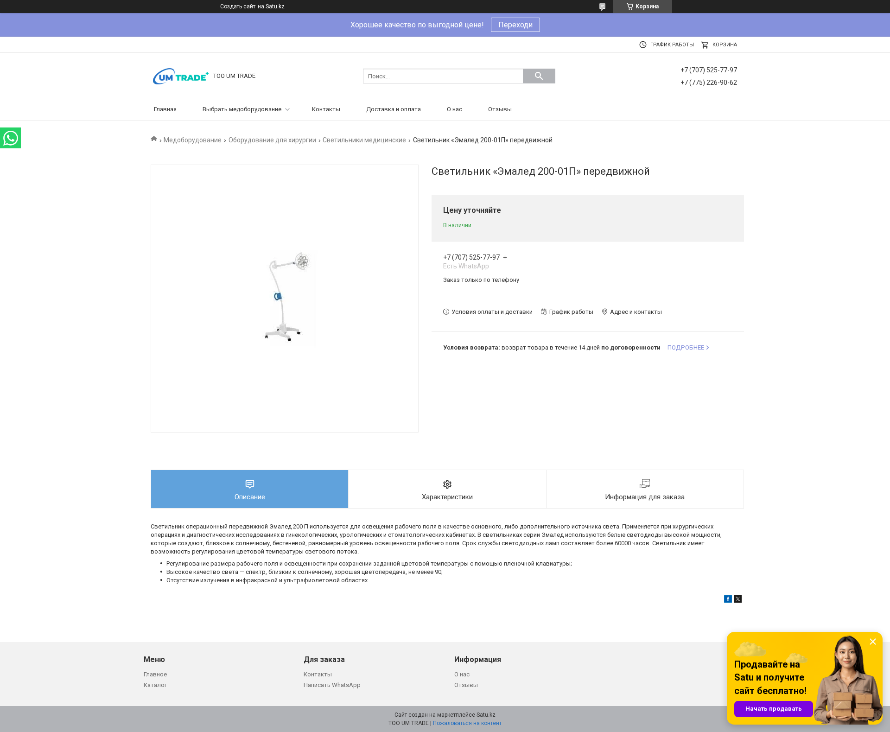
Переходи (515, 24)
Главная (165, 109)
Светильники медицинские (364, 140)
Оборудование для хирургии (272, 140)
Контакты (326, 109)
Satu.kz (486, 715)
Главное (155, 674)
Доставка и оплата (393, 109)
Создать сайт (237, 6)
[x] (738, 600)
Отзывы (500, 109)
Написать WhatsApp (332, 684)
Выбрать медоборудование (242, 109)
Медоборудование (193, 140)
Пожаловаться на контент (467, 723)
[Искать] (539, 76)
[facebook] (728, 600)
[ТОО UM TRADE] (181, 75)
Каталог (155, 684)
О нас (454, 109)
